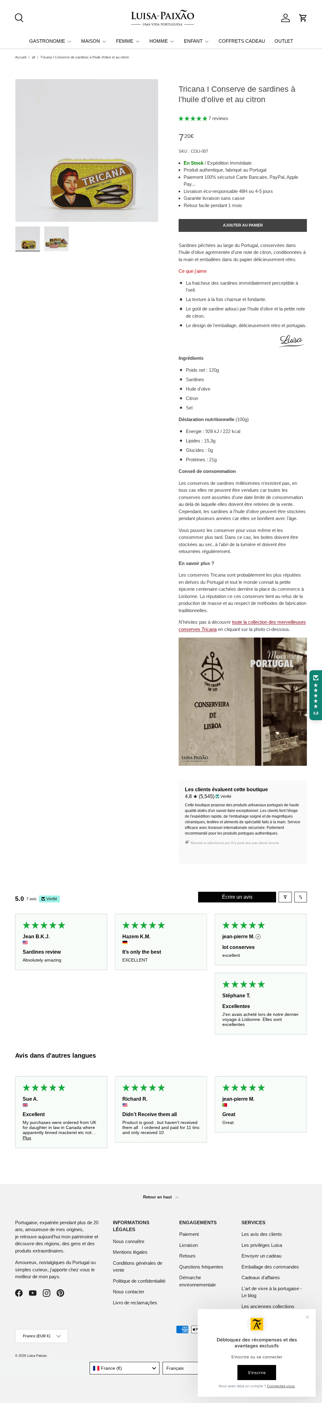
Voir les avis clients (208, 853)
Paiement (189, 1234)
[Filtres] (285, 897)
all (33, 57)
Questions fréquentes (201, 1266)
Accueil (20, 57)
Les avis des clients (262, 1234)
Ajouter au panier (243, 225)
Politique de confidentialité (139, 1281)
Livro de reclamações (135, 1302)
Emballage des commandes (270, 1266)
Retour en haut (158, 1197)
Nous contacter (128, 1291)
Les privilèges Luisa (262, 1245)
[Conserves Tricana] (243, 641)
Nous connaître (128, 1241)
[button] (303, 18)
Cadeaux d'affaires (261, 1277)
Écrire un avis (237, 897)
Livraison (188, 1245)
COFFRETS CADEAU (242, 41)
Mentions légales (130, 1252)
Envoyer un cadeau (261, 1255)
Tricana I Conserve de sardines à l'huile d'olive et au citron (84, 57)
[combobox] (125, 1368)
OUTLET (284, 41)
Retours (187, 1255)
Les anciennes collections (268, 1306)
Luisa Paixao (37, 1355)
